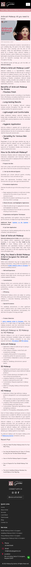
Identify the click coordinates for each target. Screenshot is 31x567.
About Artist (4, 510)
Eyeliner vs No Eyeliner (20, 222)
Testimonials (4, 517)
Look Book (4, 515)
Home (2, 10)
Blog (7, 10)
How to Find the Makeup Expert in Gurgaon (15, 458)
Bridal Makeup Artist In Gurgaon (10, 530)
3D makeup (15, 341)
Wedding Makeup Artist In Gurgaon (11, 533)
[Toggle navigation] (28, 4)
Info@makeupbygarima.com (13, 551)
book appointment (16, 497)
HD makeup (25, 341)
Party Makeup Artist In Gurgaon (10, 535)
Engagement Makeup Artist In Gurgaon (13, 538)
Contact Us (4, 522)
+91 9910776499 (9, 545)
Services (3, 512)
